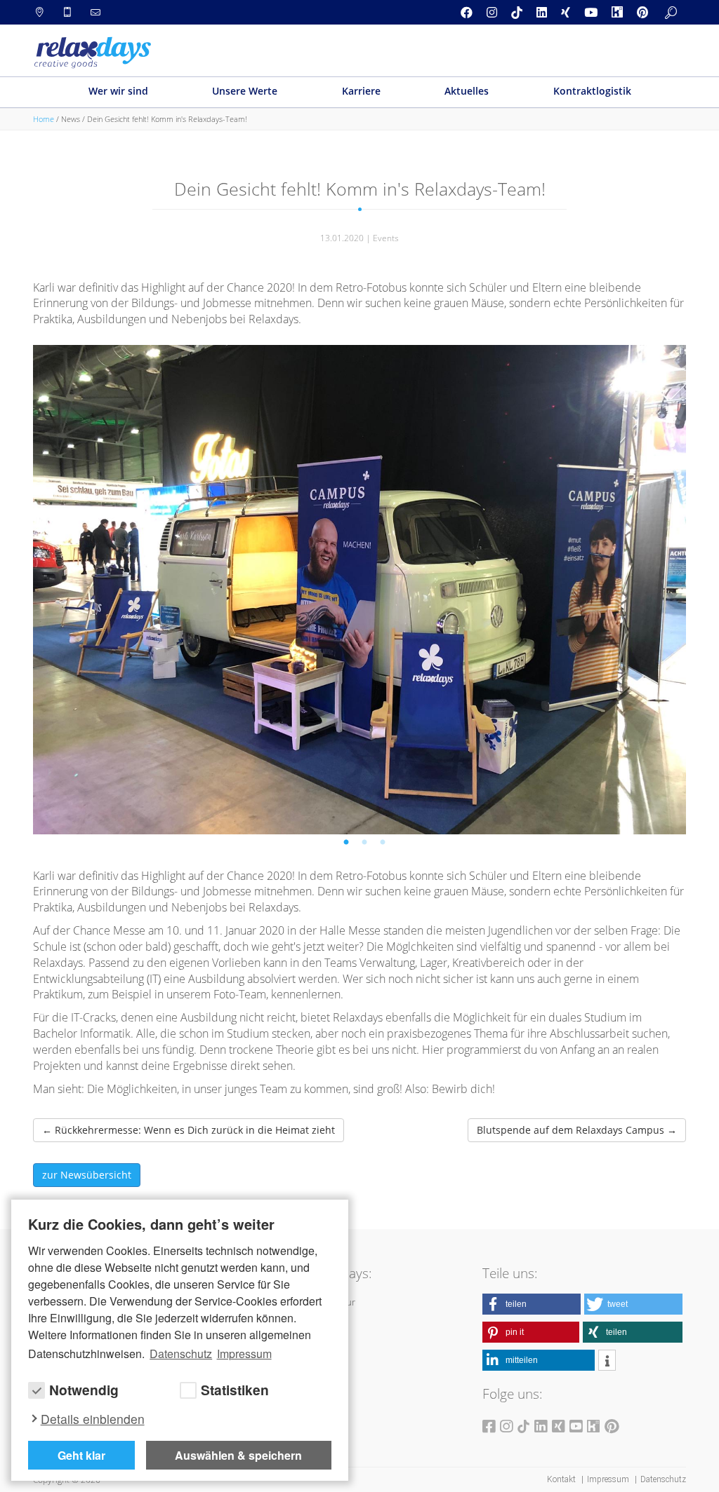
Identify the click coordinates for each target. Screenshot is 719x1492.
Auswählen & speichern (238, 1455)
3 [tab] (385, 845)
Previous (82, 583)
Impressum (609, 1479)
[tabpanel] (359, 589)
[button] (531, 1304)
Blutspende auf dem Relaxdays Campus (577, 1130)
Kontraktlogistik (592, 90)
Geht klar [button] (81, 1455)
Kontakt (562, 1479)
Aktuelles (466, 90)
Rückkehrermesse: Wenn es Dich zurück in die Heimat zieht (188, 1130)
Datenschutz (663, 1479)
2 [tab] (367, 845)
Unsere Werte (244, 90)
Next (637, 583)
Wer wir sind (118, 90)
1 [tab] (348, 845)
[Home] (92, 52)
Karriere (361, 90)
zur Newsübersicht (86, 1174)
